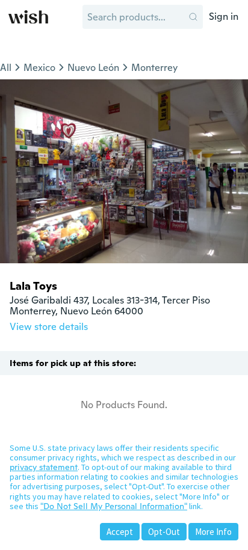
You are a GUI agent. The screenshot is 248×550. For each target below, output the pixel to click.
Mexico (39, 67)
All (5, 67)
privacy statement (44, 467)
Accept (120, 531)
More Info (213, 531)
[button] (193, 17)
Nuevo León (93, 67)
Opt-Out (164, 531)
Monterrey (154, 67)
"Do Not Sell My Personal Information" (113, 506)
